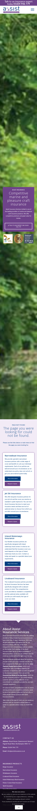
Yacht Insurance (8, 786)
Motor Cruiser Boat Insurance (12, 783)
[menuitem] (31, 10)
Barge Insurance (8, 767)
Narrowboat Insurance (10, 770)
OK (19, 807)
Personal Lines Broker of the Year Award (15, 675)
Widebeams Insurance (10, 773)
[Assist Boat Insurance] (15, 10)
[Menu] (31, 10)
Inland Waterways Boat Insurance (13, 779)
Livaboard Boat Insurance (11, 776)
